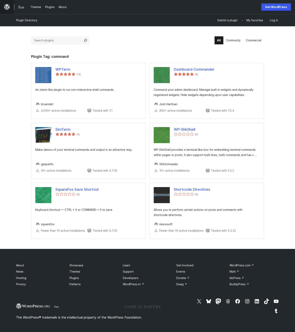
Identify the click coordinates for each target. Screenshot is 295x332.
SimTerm (62, 129)
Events (180, 271)
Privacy (21, 284)
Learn (126, 265)
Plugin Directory (26, 20)
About (20, 265)
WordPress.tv (133, 284)
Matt (234, 271)
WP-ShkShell (184, 129)
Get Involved (184, 265)
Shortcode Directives (192, 189)
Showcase (76, 265)
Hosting (21, 278)
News (19, 271)
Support (128, 271)
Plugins (74, 278)
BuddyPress (239, 284)
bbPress (237, 278)
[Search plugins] (85, 40)
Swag (181, 284)
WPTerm (62, 69)
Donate (182, 278)
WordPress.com (242, 265)
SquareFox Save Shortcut (77, 189)
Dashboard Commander (194, 69)
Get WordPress (276, 7)
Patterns (75, 284)
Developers (130, 278)
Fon (56, 306)
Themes (74, 271)
